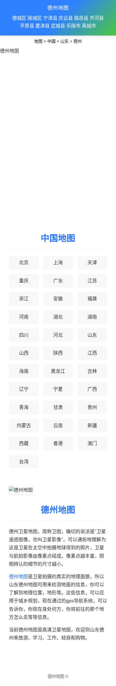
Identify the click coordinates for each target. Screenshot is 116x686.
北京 (24, 262)
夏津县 (42, 25)
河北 (58, 335)
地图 (38, 41)
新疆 (92, 425)
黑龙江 (58, 371)
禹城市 (89, 25)
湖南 (92, 316)
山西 (24, 353)
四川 (24, 335)
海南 (24, 371)
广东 (58, 280)
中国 (51, 41)
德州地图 (58, 8)
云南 (58, 425)
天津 (92, 262)
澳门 (92, 443)
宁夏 (58, 389)
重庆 (24, 280)
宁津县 (50, 18)
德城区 (19, 18)
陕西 (58, 353)
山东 (64, 41)
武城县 (58, 25)
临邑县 (81, 18)
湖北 (58, 316)
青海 (24, 407)
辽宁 (24, 389)
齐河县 (97, 18)
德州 (77, 41)
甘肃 (58, 407)
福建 (92, 298)
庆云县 (66, 18)
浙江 (24, 298)
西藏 (24, 443)
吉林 (92, 371)
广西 (92, 389)
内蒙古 (24, 425)
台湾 (24, 461)
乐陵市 (73, 25)
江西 (92, 353)
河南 (24, 316)
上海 (58, 262)
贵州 (92, 407)
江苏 (92, 280)
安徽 (58, 298)
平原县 (27, 25)
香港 (58, 443)
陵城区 (35, 18)
